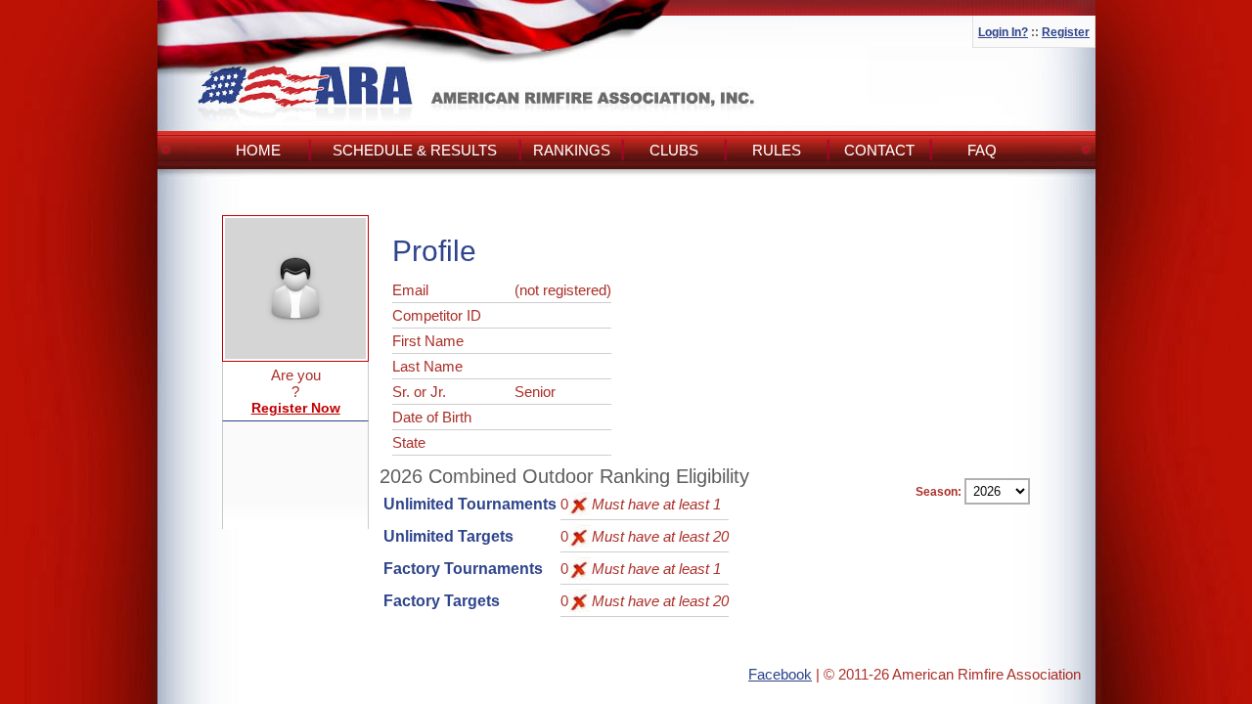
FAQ (982, 150)
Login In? (1003, 32)
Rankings (571, 150)
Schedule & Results (415, 150)
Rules (776, 150)
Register (1066, 32)
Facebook (780, 674)
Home (258, 150)
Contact (879, 150)
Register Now (295, 408)
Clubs (673, 150)
